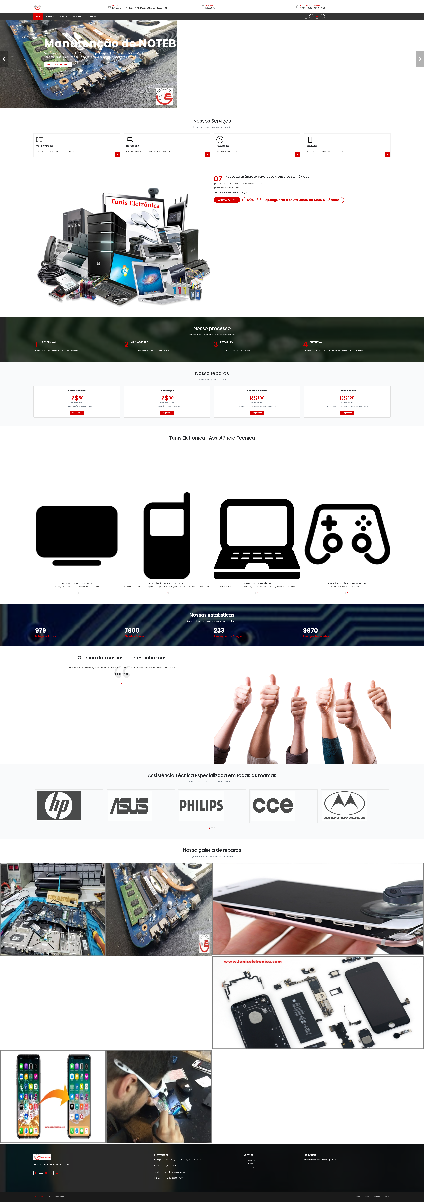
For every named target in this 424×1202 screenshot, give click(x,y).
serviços (63, 16)
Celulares (250, 1167)
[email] (57, 1173)
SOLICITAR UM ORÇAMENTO (58, 57)
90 (171, 398)
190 (261, 398)
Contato (387, 1197)
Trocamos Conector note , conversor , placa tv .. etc (347, 406)
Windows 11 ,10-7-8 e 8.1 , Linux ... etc (167, 406)
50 (81, 398)
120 (351, 398)
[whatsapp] (311, 16)
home (38, 16)
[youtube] (317, 16)
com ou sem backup (167, 403)
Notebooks (251, 1160)
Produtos (92, 16)
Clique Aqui (76, 413)
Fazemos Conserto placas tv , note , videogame (257, 406)
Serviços (376, 1197)
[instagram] (322, 16)
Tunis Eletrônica (39, 1197)
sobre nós (50, 16)
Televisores (251, 1164)
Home (357, 1197)
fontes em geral (77, 403)
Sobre (366, 1197)
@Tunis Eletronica (257, 403)
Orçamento (77, 16)
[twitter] (41, 1172)
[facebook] (306, 16)
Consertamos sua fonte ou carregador (76, 406)
